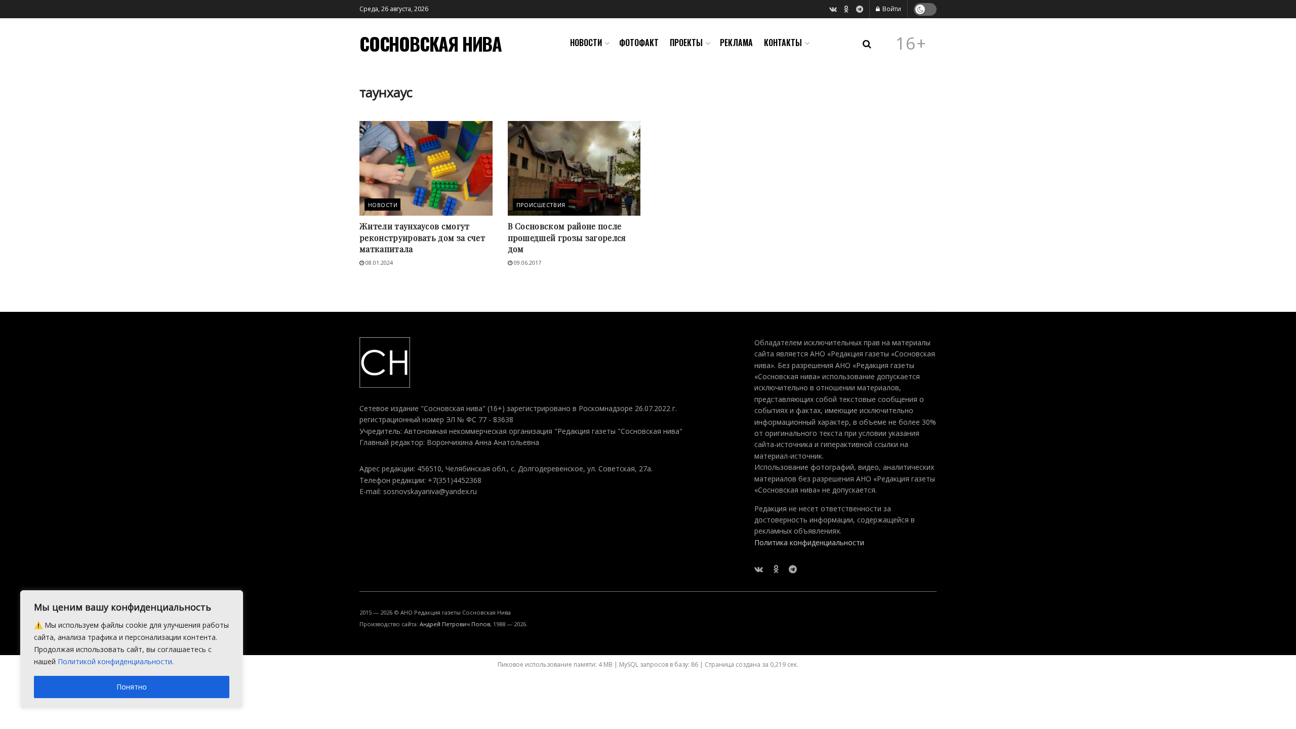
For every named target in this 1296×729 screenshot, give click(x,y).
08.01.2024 (378, 262)
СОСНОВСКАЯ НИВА (430, 43)
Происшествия (540, 205)
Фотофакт (639, 42)
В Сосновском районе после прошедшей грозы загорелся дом (567, 237)
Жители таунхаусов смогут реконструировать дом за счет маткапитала (422, 237)
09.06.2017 (526, 262)
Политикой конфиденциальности (115, 661)
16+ (911, 43)
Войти (891, 9)
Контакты (783, 42)
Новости (586, 42)
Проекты (686, 42)
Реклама (736, 42)
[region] (131, 649)
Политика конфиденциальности (809, 542)
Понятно (131, 687)
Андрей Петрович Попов (455, 624)
